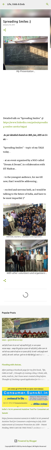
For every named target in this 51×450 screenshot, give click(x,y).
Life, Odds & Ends (16, 4)
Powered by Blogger (27, 441)
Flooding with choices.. (12, 365)
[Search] (47, 4)
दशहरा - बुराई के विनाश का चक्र (12, 340)
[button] (4, 30)
